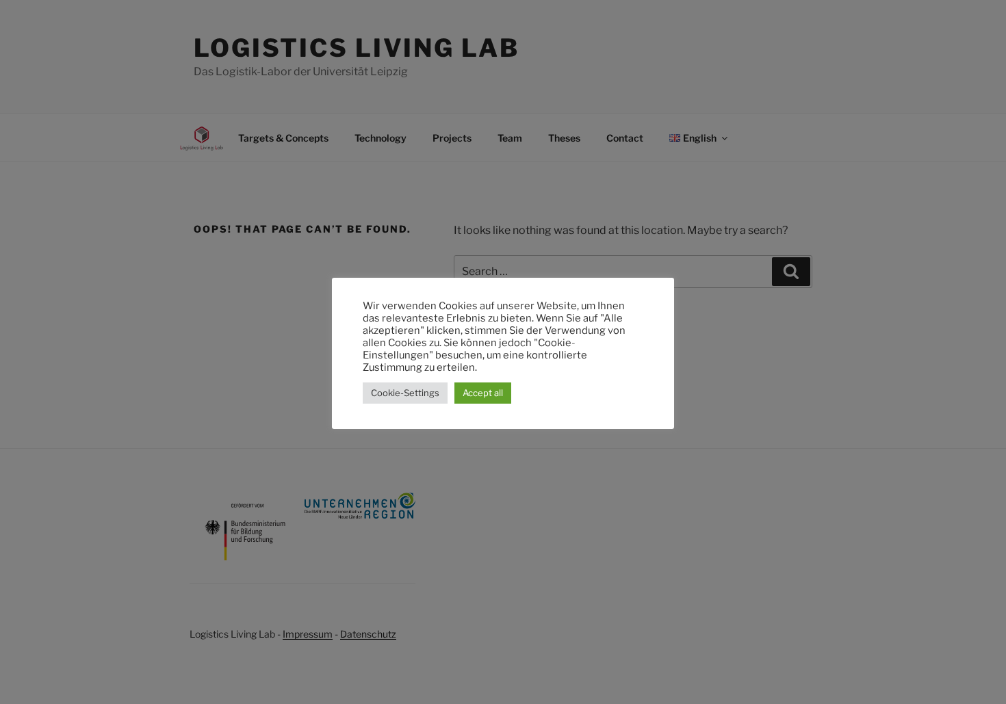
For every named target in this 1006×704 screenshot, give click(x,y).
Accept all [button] (483, 392)
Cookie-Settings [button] (405, 392)
